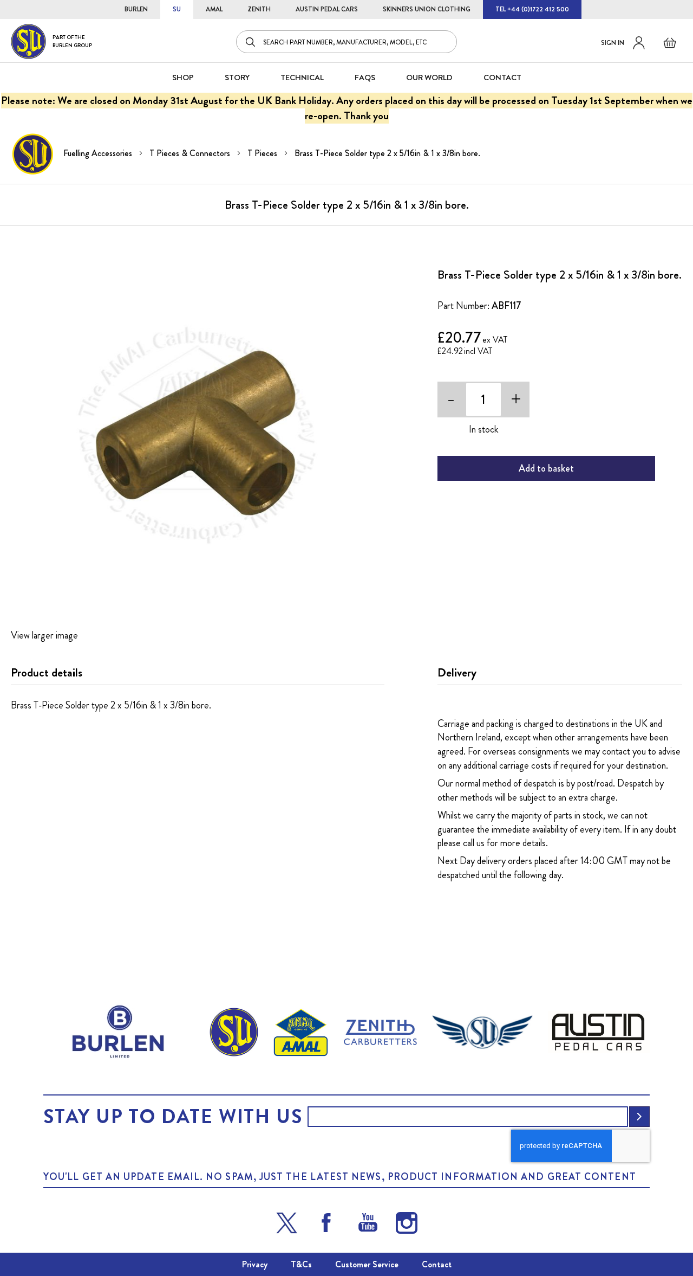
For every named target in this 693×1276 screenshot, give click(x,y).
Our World (429, 77)
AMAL (214, 9)
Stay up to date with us (172, 1116)
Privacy (254, 1264)
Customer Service (366, 1264)
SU (177, 9)
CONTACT (502, 77)
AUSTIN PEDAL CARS (327, 9)
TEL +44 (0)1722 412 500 (532, 9)
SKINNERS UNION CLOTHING (426, 9)
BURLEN (136, 9)
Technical (302, 77)
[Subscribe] (639, 1116)
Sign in (612, 43)
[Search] (251, 41)
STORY (237, 77)
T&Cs (301, 1264)
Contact (437, 1264)
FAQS (365, 77)
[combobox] (346, 41)
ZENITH (259, 9)
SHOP (183, 77)
